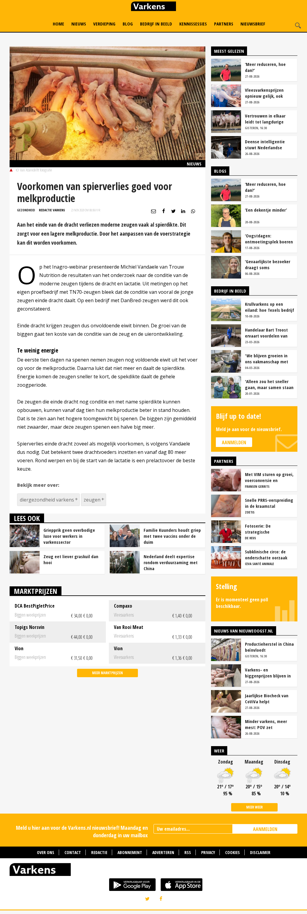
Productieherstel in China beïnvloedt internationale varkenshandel (269, 647)
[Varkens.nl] (153, 871)
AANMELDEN (265, 829)
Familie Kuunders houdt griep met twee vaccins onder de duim (172, 536)
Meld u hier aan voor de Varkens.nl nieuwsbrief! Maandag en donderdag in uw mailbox (82, 831)
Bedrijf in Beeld (156, 24)
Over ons (45, 852)
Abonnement (130, 852)
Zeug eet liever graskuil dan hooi (70, 559)
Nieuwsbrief (252, 24)
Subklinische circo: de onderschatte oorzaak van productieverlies (266, 555)
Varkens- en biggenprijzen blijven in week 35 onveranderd (268, 673)
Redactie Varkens (52, 210)
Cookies (232, 852)
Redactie (99, 852)
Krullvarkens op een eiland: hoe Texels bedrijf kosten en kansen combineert (269, 307)
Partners (223, 24)
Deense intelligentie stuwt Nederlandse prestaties (265, 144)
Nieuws (78, 24)
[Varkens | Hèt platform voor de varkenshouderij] (153, 7)
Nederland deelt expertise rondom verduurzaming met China (171, 562)
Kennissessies (193, 24)
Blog (128, 24)
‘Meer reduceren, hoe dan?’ (265, 67)
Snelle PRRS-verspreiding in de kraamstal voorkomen (269, 503)
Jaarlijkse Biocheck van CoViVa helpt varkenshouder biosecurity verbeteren (267, 698)
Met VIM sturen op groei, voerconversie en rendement (269, 477)
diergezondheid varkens (47, 499)
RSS (187, 852)
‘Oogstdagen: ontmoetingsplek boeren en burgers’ (269, 239)
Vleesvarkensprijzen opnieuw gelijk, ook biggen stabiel (264, 93)
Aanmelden (234, 442)
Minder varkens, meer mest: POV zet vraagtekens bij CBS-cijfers (266, 724)
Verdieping (104, 24)
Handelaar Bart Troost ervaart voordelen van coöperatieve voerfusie (267, 333)
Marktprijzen (35, 591)
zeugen (92, 499)
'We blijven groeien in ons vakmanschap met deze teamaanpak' (266, 359)
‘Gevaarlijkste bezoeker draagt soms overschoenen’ (267, 264)
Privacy (208, 852)
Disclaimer (260, 852)
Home (58, 24)
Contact (72, 852)
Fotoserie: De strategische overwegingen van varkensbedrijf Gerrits (266, 529)
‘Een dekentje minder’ (266, 210)
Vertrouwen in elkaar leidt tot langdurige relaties (265, 119)
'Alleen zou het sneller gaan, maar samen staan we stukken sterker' (269, 384)
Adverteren (163, 852)
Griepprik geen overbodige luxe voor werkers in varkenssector (69, 536)
